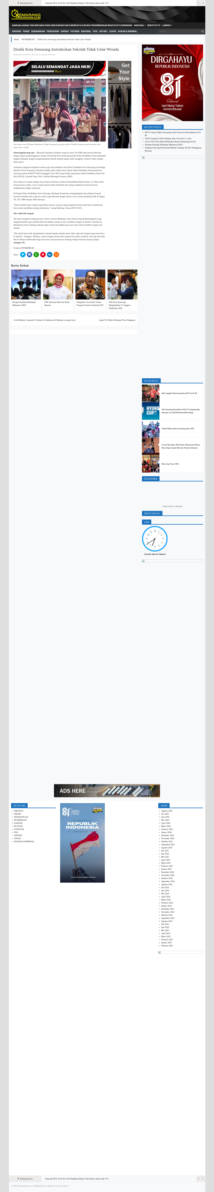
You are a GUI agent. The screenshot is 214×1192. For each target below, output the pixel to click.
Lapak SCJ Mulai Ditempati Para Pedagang (117, 320)
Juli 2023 (165, 924)
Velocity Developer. (61, 1186)
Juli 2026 (165, 814)
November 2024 (167, 875)
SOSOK (112, 31)
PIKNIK (26, 31)
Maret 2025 (166, 863)
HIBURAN (16, 31)
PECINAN (74, 31)
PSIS (95, 31)
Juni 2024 (165, 890)
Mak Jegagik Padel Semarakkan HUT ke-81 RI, (179, 393)
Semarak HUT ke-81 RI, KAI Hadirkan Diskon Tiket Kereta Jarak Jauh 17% (77, 3)
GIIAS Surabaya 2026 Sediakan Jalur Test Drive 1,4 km (168, 138)
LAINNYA (166, 25)
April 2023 (165, 933)
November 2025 (167, 838)
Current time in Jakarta (155, 554)
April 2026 (165, 823)
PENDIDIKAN (53, 31)
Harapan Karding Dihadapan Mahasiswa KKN (164, 145)
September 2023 (168, 918)
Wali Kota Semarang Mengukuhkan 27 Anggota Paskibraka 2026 (119, 305)
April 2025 (165, 860)
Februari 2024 (167, 903)
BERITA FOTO (153, 25)
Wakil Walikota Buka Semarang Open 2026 (178, 429)
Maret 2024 (166, 900)
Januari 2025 (166, 869)
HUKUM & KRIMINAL (127, 31)
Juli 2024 (165, 887)
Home (16, 39)
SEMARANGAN (38, 31)
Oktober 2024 (167, 878)
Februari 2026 (167, 829)
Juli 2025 (165, 851)
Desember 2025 (167, 835)
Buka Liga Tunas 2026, (170, 464)
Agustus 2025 (166, 848)
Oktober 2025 (167, 841)
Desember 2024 (167, 872)
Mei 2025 (165, 857)
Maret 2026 (166, 826)
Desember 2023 (167, 909)
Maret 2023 (166, 936)
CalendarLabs (178, 506)
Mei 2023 (165, 930)
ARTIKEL (103, 31)
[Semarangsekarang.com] (25, 14)
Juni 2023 (165, 927)
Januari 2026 (166, 832)
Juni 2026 (165, 817)
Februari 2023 (167, 940)
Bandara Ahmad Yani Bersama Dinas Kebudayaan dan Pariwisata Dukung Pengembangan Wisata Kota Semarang (72, 25)
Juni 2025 (165, 854)
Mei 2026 (165, 820)
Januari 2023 (166, 943)
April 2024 (165, 897)
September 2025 (168, 845)
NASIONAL (139, 25)
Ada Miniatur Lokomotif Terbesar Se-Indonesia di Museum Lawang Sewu (45, 320)
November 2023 (167, 912)
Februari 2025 (167, 866)
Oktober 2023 (167, 915)
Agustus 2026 (166, 811)
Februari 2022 (167, 946)
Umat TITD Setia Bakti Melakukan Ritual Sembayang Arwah (170, 142)
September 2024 (168, 881)
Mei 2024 (165, 894)
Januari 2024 (166, 906)
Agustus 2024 (166, 884)
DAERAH (65, 31)
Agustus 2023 (166, 921)
